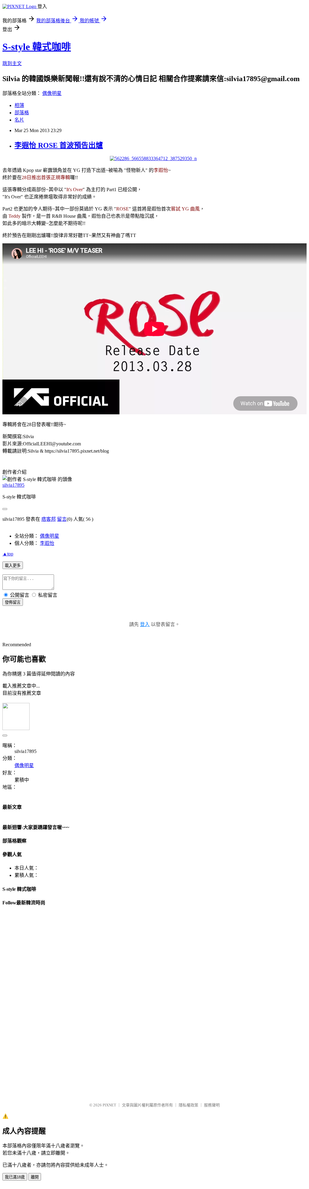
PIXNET (109, 1105)
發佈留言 (13, 602)
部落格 (21, 112)
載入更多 (13, 565)
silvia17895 (13, 485)
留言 (62, 519)
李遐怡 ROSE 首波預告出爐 (58, 145)
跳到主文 (12, 63)
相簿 (19, 105)
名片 (19, 119)
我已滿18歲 (15, 1177)
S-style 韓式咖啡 (36, 46)
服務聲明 (212, 1105)
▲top (7, 553)
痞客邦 (48, 519)
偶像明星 (52, 93)
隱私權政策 (188, 1105)
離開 (35, 1177)
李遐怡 (47, 543)
